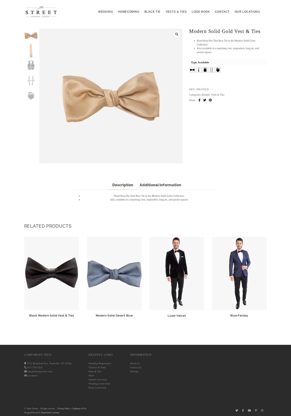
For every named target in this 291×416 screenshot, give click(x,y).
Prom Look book (97, 387)
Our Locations (247, 11)
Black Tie (152, 11)
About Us (135, 363)
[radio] (192, 69)
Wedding (105, 11)
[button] (177, 34)
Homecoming (128, 11)
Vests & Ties (176, 11)
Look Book (201, 11)
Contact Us (135, 367)
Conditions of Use (79, 408)
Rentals (206, 94)
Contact (222, 11)
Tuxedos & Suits (97, 367)
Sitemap (134, 371)
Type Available (200, 62)
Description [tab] (122, 185)
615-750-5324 (35, 367)
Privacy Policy (64, 408)
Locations (32, 375)
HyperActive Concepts (50, 412)
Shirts (91, 375)
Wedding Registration (99, 363)
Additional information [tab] (160, 185)
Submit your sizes (97, 379)
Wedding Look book (99, 383)
